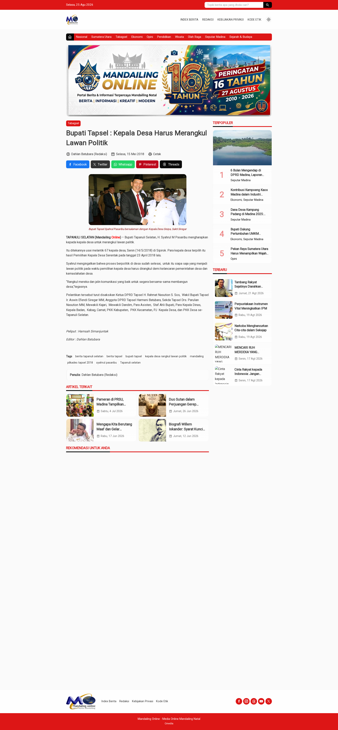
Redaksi (208, 19)
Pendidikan (164, 37)
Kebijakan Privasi (231, 19)
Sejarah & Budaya (240, 37)
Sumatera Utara (101, 37)
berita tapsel (114, 356)
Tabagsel (121, 37)
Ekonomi (137, 37)
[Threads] (254, 701)
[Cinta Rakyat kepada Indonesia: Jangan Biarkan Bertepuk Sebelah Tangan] (224, 375)
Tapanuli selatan (130, 362)
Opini (150, 37)
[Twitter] (268, 701)
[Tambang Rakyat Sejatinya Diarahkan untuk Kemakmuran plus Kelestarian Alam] (224, 288)
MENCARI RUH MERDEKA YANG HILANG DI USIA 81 (248, 352)
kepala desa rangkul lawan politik (166, 356)
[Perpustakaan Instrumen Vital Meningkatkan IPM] (224, 310)
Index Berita (189, 19)
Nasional (81, 37)
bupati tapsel (134, 356)
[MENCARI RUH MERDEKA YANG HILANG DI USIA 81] (224, 353)
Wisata (179, 37)
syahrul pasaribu (106, 362)
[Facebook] (239, 701)
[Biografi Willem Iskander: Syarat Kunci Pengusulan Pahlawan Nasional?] (152, 430)
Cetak (157, 154)
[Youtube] (261, 701)
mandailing (197, 356)
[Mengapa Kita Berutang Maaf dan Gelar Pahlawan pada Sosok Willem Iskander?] (80, 430)
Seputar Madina (215, 37)
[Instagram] (246, 701)
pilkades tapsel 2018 (80, 362)
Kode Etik (254, 19)
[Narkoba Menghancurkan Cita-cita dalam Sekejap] (224, 331)
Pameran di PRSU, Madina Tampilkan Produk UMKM (110, 404)
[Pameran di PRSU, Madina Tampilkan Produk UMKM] (80, 405)
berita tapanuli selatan (89, 356)
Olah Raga (194, 37)
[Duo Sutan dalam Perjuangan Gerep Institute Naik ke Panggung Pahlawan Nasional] (152, 405)
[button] (267, 5)
